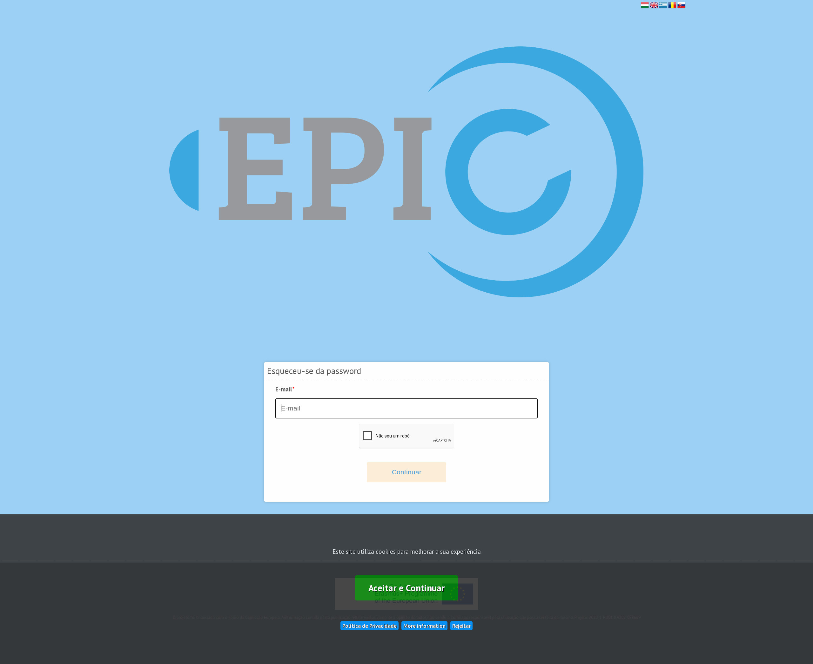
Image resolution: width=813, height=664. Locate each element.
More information (424, 625)
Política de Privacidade (369, 625)
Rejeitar (461, 625)
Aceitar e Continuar (406, 588)
